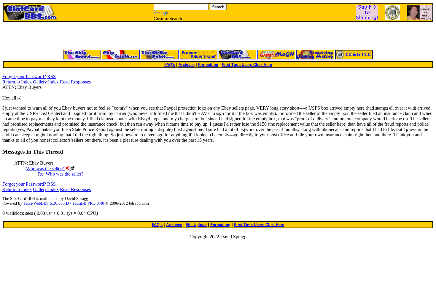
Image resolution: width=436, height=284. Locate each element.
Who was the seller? (45, 168)
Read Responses (75, 81)
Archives (187, 64)
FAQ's (169, 64)
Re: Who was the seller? (60, 173)
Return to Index (17, 81)
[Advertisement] (147, 36)
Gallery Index (46, 81)
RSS (51, 76)
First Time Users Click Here (247, 64)
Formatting (208, 64)
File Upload (196, 225)
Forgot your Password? (24, 76)
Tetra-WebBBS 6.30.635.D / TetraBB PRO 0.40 (63, 203)
